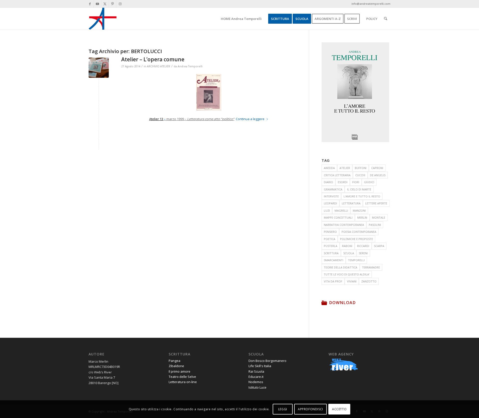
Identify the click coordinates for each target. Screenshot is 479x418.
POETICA (329, 239)
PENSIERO (330, 232)
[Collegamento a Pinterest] (112, 3)
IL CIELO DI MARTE (359, 189)
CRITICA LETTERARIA (337, 175)
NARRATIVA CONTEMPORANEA (344, 225)
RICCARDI (363, 246)
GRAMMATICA (333, 189)
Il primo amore (179, 371)
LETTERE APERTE (376, 203)
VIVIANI (352, 281)
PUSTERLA (330, 246)
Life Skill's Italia (259, 366)
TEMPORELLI (356, 260)
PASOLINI (375, 225)
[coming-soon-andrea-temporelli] (99, 68)
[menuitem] (241, 19)
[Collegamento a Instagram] (120, 3)
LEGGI (282, 409)
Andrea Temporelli (190, 66)
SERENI (363, 253)
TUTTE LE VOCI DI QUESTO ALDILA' (346, 274)
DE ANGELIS (377, 175)
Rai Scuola (256, 371)
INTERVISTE (331, 196)
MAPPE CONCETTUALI (338, 217)
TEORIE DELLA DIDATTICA (340, 267)
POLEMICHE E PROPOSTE (356, 239)
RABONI (347, 246)
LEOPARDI (330, 203)
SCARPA (379, 246)
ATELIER (345, 168)
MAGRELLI (341, 210)
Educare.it (255, 376)
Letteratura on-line (183, 382)
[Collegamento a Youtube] (97, 3)
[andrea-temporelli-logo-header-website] (103, 19)
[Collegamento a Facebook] (90, 3)
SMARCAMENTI (333, 260)
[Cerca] (385, 19)
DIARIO (328, 182)
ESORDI (343, 182)
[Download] (324, 302)
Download (342, 302)
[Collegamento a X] (105, 3)
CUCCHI (360, 175)
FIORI (355, 182)
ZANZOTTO (368, 281)
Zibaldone (176, 366)
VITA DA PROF (333, 281)
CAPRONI (377, 168)
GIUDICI (369, 182)
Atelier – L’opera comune (152, 59)
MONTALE (378, 217)
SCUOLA (348, 253)
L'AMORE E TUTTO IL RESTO (362, 196)
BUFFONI (360, 168)
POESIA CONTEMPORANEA (359, 232)
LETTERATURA (351, 203)
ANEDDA (329, 168)
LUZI (327, 210)
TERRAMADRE (371, 267)
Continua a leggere (250, 119)
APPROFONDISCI (310, 409)
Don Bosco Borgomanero (267, 360)
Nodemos (255, 382)
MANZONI (359, 210)
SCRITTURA (331, 253)
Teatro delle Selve (182, 376)
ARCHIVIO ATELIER (158, 66)
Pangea (174, 360)
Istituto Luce (257, 387)
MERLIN (362, 217)
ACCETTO (339, 409)
